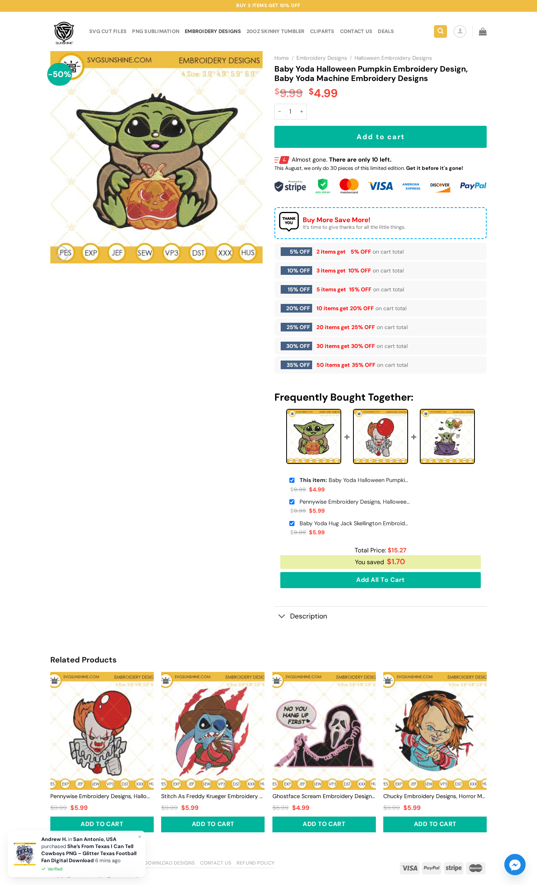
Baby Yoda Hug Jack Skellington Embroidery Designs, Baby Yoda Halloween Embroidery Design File (355, 523)
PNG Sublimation (155, 31)
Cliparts (322, 31)
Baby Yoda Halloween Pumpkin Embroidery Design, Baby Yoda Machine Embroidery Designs (355, 480)
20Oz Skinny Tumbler (275, 31)
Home (281, 58)
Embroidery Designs (213, 31)
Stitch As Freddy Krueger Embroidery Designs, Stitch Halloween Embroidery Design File (213, 796)
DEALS (386, 31)
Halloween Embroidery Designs (393, 58)
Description (308, 616)
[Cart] (483, 31)
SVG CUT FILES (108, 31)
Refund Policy (256, 863)
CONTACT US (356, 31)
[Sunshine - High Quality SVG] (63, 31)
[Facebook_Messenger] (515, 864)
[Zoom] (60, 253)
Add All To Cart (380, 580)
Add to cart (381, 137)
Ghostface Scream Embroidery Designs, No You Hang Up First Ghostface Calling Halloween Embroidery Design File (324, 796)
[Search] (440, 31)
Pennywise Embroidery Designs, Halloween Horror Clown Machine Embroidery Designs (355, 501)
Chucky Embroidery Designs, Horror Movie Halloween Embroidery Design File (435, 796)
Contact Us (216, 863)
